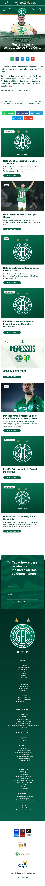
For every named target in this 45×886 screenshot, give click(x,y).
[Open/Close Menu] (4, 10)
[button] (12, 59)
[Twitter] (27, 652)
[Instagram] (22, 652)
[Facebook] (18, 652)
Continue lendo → (12, 175)
